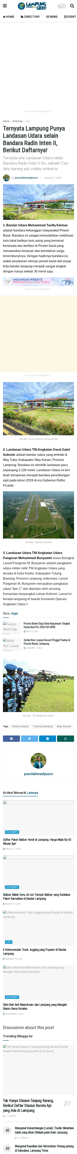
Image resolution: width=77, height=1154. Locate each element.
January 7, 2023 (53, 177)
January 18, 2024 (14, 959)
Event (71, 16)
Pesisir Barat (20, 726)
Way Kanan (64, 726)
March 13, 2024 (13, 904)
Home (10, 16)
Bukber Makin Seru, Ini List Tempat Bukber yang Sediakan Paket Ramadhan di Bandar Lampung (36, 897)
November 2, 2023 (14, 1014)
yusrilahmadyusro (26, 177)
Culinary (12, 832)
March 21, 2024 (13, 849)
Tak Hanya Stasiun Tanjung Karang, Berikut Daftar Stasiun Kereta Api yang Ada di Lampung (28, 1105)
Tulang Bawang (43, 726)
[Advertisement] (38, 64)
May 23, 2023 (31, 631)
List (28, 121)
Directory (32, 16)
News (53, 16)
